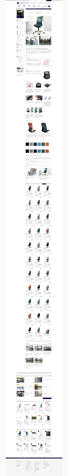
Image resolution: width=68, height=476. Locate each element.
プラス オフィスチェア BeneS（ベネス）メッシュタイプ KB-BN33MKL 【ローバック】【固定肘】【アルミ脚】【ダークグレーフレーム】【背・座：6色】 (38, 322)
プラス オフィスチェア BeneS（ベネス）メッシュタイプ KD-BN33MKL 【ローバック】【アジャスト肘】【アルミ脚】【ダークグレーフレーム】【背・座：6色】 (47, 308)
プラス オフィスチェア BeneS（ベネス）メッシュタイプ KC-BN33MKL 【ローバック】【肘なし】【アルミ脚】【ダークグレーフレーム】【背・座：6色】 (29, 336)
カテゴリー (27, 460)
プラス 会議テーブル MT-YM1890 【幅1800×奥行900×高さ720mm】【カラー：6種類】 (20, 450)
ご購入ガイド (32, 0)
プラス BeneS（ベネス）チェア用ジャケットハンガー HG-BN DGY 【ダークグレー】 (47, 335)
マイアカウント (40, 0)
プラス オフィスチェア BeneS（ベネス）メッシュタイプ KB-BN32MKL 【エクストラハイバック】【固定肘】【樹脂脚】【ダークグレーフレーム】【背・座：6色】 (38, 279)
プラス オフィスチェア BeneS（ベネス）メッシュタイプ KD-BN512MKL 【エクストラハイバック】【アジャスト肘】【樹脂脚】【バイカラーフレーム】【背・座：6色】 (38, 194)
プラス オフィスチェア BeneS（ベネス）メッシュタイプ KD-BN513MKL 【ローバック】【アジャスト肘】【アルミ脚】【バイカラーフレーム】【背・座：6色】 (38, 237)
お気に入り (44, 0)
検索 (49, 6)
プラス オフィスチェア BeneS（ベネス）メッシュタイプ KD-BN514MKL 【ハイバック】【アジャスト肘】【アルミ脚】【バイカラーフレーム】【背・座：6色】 (38, 208)
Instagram (45, 467)
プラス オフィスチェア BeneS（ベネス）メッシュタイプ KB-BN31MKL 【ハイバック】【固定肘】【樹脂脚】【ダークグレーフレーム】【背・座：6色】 (47, 293)
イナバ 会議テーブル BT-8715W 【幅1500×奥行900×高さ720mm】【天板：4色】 (34, 409)
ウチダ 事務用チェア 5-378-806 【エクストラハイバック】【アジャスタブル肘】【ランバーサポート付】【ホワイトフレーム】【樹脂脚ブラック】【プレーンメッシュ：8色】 (20, 410)
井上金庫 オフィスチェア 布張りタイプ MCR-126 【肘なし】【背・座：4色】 (41, 450)
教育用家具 (36, 470)
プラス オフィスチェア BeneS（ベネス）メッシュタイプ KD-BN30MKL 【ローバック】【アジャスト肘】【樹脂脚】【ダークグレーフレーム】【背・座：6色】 (29, 322)
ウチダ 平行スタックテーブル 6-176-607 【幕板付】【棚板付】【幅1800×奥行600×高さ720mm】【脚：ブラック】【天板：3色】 (34, 451)
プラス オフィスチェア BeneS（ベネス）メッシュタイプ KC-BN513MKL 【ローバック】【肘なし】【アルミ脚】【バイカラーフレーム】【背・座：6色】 (47, 251)
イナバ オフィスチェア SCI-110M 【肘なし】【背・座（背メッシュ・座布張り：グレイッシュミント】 (41, 422)
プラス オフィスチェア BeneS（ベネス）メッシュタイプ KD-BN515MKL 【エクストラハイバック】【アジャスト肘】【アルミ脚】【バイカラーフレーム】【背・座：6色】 (29, 194)
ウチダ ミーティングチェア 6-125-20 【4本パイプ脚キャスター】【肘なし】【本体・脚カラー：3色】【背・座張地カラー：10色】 (27, 422)
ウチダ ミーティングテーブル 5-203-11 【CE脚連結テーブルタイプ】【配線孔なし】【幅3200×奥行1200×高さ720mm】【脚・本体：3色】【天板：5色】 (20, 422)
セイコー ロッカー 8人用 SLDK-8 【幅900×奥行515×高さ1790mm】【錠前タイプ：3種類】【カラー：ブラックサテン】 (48, 422)
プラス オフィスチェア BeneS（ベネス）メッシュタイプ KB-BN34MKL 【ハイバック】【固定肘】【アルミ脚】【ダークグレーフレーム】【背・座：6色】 (38, 293)
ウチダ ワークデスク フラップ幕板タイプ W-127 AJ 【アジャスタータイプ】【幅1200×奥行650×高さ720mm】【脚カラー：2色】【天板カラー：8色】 (34, 438)
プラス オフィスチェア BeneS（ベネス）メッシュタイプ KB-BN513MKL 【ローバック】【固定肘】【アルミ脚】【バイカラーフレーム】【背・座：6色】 (29, 251)
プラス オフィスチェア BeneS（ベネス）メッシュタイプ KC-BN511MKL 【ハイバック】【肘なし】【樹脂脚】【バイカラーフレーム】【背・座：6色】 (29, 237)
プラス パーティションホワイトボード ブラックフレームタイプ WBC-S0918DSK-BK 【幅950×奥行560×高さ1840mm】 (41, 438)
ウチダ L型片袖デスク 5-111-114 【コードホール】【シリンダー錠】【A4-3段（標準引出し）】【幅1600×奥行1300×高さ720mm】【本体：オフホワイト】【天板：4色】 (48, 451)
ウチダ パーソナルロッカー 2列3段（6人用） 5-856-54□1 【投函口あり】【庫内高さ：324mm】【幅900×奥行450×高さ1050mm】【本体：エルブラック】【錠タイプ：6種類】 (48, 439)
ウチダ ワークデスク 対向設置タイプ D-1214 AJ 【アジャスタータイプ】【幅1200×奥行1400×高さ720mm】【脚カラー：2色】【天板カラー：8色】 (27, 410)
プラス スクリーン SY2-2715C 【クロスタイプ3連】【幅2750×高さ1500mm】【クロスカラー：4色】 (34, 422)
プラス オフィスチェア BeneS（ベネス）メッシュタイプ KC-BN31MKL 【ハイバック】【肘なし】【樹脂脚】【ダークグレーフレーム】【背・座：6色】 (38, 308)
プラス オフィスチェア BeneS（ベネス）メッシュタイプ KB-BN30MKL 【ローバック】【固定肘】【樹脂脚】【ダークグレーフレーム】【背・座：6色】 (47, 322)
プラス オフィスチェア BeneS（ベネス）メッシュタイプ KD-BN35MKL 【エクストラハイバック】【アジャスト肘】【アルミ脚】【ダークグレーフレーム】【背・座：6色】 (38, 265)
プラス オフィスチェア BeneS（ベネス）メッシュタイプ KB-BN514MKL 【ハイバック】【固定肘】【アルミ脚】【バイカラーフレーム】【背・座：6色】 (29, 223)
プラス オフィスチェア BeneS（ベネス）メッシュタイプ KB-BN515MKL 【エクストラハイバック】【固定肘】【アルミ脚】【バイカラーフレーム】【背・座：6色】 (47, 194)
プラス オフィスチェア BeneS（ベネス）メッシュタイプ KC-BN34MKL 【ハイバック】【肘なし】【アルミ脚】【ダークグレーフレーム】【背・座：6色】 (29, 308)
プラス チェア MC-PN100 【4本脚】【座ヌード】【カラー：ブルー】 (27, 450)
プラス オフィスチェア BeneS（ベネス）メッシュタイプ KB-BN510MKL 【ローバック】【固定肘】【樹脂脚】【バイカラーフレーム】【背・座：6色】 (38, 251)
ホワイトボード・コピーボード (29, 470)
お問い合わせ (36, 0)
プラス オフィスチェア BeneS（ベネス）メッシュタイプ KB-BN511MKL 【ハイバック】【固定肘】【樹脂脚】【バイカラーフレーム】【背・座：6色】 (38, 223)
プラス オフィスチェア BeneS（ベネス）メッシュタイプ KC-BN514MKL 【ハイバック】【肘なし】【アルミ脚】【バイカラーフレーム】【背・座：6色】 (47, 223)
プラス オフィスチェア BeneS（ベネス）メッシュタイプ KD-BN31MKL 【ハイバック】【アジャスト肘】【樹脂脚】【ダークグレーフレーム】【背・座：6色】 (29, 293)
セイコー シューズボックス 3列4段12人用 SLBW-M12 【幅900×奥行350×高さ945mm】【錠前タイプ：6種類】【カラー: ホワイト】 (48, 410)
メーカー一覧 (18, 65)
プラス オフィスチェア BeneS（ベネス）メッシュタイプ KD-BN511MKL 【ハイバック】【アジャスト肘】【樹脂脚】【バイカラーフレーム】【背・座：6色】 (47, 208)
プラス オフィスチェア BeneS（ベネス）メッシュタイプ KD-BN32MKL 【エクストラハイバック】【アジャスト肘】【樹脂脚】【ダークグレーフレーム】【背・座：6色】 (47, 265)
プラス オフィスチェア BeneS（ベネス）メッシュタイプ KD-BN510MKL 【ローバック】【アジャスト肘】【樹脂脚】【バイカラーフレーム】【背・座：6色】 (47, 237)
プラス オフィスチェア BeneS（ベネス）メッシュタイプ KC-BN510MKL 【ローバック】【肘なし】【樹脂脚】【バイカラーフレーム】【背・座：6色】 (29, 265)
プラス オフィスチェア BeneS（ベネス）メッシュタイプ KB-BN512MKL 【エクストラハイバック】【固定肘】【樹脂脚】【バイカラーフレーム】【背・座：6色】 (29, 208)
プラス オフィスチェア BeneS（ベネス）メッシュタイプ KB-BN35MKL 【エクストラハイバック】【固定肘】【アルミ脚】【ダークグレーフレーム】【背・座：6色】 (29, 279)
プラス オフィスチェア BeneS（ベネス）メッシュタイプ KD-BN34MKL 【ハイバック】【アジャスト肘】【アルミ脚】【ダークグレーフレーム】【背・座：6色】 (47, 279)
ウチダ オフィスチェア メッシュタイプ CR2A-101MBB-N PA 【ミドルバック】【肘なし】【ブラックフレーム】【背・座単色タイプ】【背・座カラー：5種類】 (20, 438)
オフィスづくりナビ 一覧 (47, 398)
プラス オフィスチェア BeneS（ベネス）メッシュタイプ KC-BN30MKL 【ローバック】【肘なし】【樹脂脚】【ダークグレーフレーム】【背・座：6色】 (38, 336)
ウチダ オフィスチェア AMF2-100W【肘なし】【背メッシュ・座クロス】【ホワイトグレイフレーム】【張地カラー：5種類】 (27, 438)
